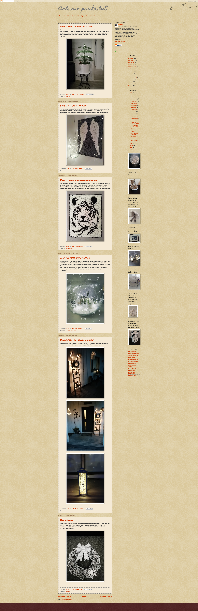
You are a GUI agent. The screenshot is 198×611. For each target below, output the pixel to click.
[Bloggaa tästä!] (88, 94)
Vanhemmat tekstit (105, 596)
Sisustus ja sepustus (133, 355)
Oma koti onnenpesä (133, 359)
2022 (131, 150)
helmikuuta (134, 99)
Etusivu (84, 596)
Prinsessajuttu (132, 368)
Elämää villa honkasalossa (131, 373)
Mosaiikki (130, 74)
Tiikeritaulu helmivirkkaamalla (78, 180)
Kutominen (131, 68)
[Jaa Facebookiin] (91, 94)
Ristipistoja (131, 80)
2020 (131, 145)
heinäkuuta (134, 109)
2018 (131, 95)
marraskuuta (134, 118)
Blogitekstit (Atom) (67, 599)
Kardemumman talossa (132, 365)
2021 (131, 147)
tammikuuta (134, 96)
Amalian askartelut (133, 361)
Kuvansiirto (131, 70)
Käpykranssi (67, 520)
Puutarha (73, 511)
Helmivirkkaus (69, 170)
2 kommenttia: (79, 328)
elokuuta (133, 112)
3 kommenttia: (79, 168)
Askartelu (68, 330)
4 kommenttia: (79, 246)
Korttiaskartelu (132, 66)
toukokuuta (134, 105)
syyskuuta (133, 114)
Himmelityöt (131, 62)
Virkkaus (130, 85)
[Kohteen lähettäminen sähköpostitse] (87, 94)
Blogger (108, 608)
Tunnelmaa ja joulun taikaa (76, 26)
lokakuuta (134, 116)
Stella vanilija (132, 363)
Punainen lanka (132, 375)
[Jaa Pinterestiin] (93, 94)
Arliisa (122, 24)
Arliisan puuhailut (82, 9)
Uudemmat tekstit (64, 596)
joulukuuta (134, 140)
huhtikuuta (134, 103)
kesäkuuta (134, 107)
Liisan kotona (131, 357)
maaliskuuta (134, 101)
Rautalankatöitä (132, 78)
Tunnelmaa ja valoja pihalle (77, 340)
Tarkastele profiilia (120, 41)
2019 (131, 143)
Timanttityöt (131, 84)
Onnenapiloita (131, 370)
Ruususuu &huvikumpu (133, 353)
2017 (131, 93)
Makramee (131, 72)
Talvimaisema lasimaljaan (75, 257)
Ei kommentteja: (80, 94)
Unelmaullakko (132, 351)
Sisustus (68, 96)
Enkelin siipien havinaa (73, 105)
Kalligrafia (131, 64)
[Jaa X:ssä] (90, 94)
